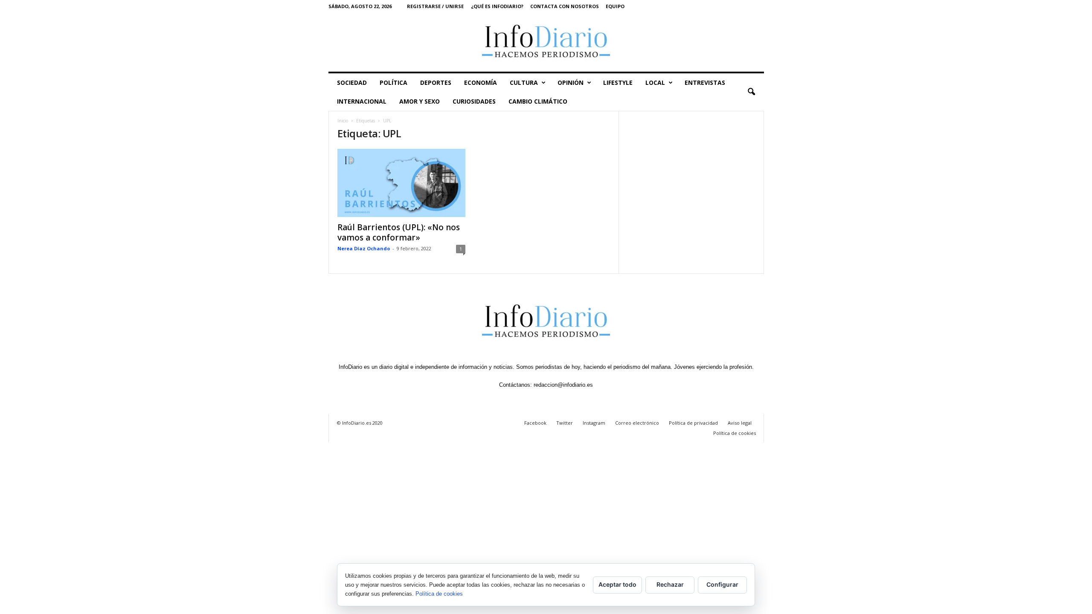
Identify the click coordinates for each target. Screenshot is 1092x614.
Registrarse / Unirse (435, 6)
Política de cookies (734, 433)
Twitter (564, 423)
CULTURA (524, 82)
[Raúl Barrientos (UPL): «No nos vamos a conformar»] (401, 183)
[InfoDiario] (546, 42)
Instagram (594, 423)
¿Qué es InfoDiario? (497, 6)
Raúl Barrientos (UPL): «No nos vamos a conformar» (398, 232)
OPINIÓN (571, 82)
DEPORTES (435, 82)
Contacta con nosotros (564, 6)
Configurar (722, 584)
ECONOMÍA (480, 82)
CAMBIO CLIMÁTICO (537, 101)
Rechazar (670, 584)
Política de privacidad (693, 423)
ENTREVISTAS (705, 82)
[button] (751, 92)
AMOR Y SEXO (419, 101)
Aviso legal (740, 423)
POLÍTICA (393, 82)
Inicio (342, 121)
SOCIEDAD (352, 82)
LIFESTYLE (618, 82)
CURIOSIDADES (474, 101)
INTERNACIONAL (361, 101)
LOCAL (655, 82)
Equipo (615, 6)
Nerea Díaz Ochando (363, 248)
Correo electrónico (637, 423)
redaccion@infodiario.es (563, 385)
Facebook (535, 423)
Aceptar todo (617, 584)
